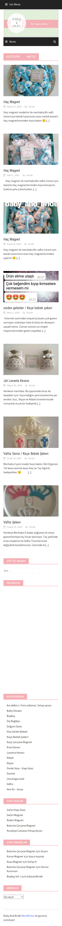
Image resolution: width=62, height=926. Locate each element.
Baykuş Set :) (14, 876)
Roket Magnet (15, 820)
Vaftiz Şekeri (12, 522)
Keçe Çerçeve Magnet (19, 742)
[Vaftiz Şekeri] (31, 500)
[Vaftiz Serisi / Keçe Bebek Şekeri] (31, 432)
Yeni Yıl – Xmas (15, 789)
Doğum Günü (14, 726)
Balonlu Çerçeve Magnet (21, 825)
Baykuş (11, 716)
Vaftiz (10, 784)
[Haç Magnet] (31, 80)
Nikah (10, 757)
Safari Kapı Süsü (16, 810)
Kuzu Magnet (14, 861)
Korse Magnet (15, 856)
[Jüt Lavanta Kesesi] (31, 359)
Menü (12, 41)
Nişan (10, 763)
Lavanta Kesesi (15, 752)
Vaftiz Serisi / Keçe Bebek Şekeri (25, 454)
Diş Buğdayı (13, 721)
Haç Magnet (11, 102)
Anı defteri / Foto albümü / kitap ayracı (29, 705)
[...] (48, 120)
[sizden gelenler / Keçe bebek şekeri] (31, 286)
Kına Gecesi (13, 747)
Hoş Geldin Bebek (17, 731)
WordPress (28, 915)
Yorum (31, 106)
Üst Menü (14, 4)
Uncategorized (15, 778)
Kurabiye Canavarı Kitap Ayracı (24, 830)
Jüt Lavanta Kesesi (16, 381)
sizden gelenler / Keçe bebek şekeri (27, 308)
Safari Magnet (15, 815)
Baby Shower (14, 710)
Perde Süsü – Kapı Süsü (20, 768)
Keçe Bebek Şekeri (17, 737)
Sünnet (11, 773)
